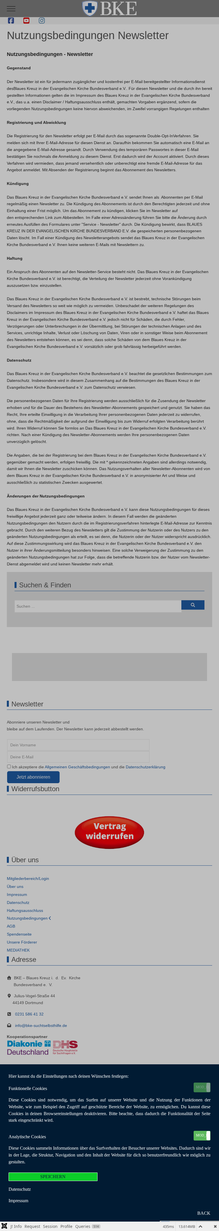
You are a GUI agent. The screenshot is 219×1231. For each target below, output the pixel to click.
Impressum (18, 1200)
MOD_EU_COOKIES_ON (203, 1087)
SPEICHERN (53, 1176)
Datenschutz (20, 1189)
